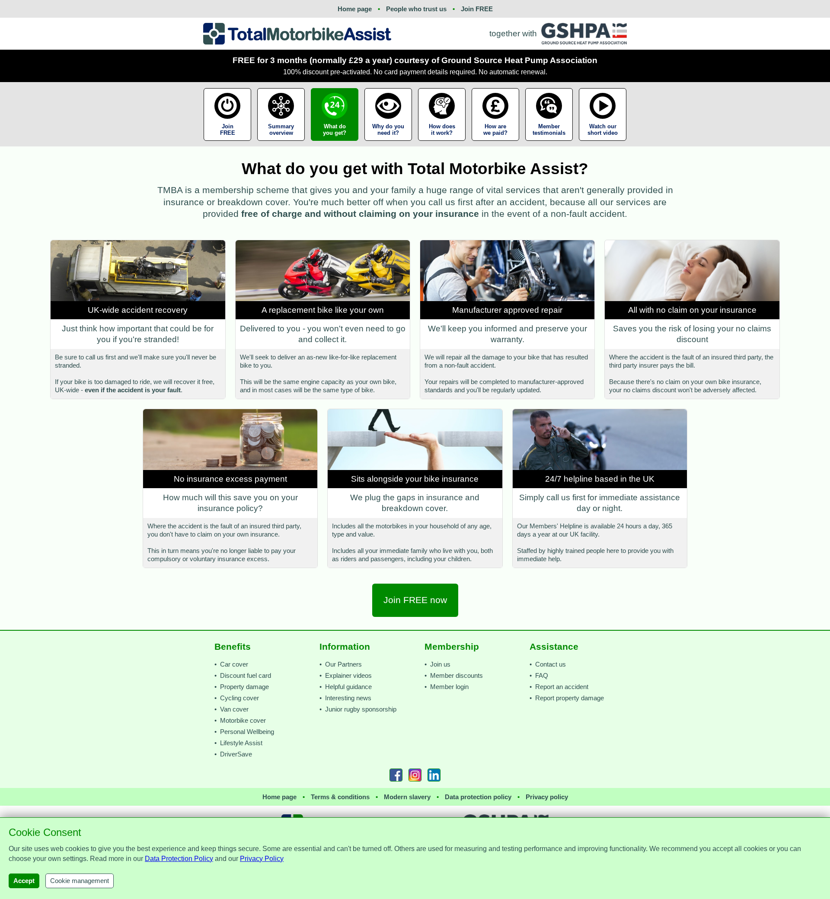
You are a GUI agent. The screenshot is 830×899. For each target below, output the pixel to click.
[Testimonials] (549, 143)
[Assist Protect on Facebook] (396, 775)
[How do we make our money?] (495, 143)
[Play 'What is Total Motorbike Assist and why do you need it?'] (603, 143)
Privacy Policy (262, 858)
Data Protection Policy (179, 858)
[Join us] (228, 143)
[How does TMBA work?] (442, 143)
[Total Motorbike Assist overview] (281, 143)
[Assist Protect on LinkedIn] (434, 775)
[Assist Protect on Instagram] (415, 775)
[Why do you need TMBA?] (388, 143)
